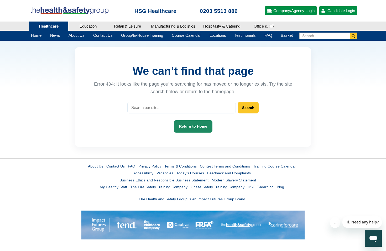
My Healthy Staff (113, 187)
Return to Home (193, 126)
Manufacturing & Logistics (173, 26)
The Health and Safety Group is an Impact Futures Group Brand (192, 199)
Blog (280, 187)
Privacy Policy (149, 166)
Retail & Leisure (127, 26)
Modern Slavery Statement (234, 180)
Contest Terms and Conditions (225, 166)
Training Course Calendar (274, 166)
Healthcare (49, 26)
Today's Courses (190, 173)
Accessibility (143, 173)
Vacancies (165, 173)
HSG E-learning (261, 187)
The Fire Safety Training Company (158, 187)
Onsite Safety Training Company (217, 187)
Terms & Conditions (180, 166)
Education (88, 26)
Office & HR (264, 26)
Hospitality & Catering (221, 26)
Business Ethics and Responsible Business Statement (163, 180)
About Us (95, 166)
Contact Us (115, 166)
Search (248, 108)
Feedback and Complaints (229, 173)
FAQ (131, 166)
